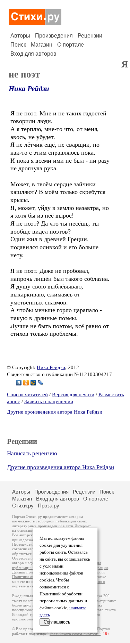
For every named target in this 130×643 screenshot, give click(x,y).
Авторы (20, 36)
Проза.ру (48, 505)
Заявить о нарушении (48, 401)
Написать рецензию (32, 453)
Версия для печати (73, 394)
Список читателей (27, 394)
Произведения (54, 36)
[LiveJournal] (40, 382)
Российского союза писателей (75, 634)
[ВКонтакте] (19, 382)
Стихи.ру (23, 505)
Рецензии (90, 36)
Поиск (18, 45)
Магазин (41, 45)
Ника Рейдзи (29, 88)
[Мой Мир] (33, 382)
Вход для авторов (33, 54)
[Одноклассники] (26, 382)
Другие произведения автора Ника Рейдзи (54, 412)
